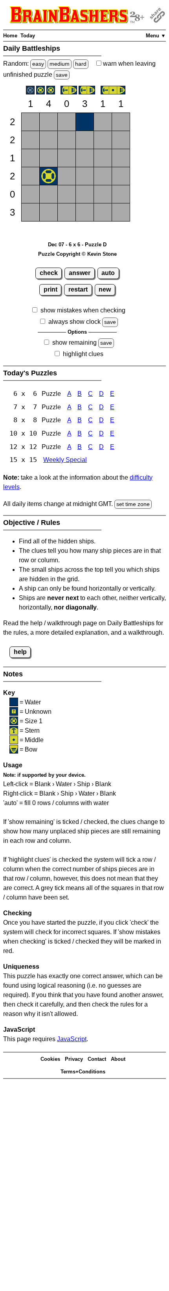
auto (108, 273)
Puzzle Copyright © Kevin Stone (77, 254)
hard (80, 64)
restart (78, 289)
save (62, 75)
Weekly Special (65, 459)
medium (60, 64)
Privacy (74, 1059)
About (118, 1059)
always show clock (74, 321)
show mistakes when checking (82, 310)
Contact (97, 1059)
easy (38, 64)
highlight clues (83, 354)
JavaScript (71, 1039)
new (105, 289)
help (20, 651)
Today (27, 36)
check (49, 273)
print (50, 289)
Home (10, 36)
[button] (30, 122)
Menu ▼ (156, 36)
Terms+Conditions (83, 1072)
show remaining (74, 342)
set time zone (133, 504)
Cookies (50, 1059)
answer (79, 273)
